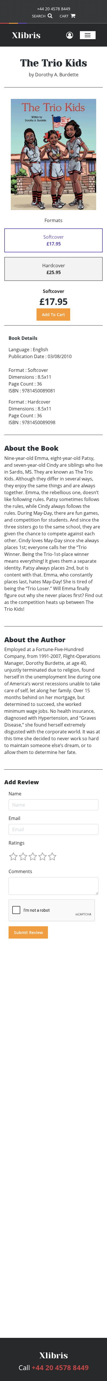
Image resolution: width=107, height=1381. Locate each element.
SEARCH (39, 16)
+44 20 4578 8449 (53, 8)
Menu (87, 35)
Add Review (21, 782)
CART (64, 16)
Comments (20, 871)
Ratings (17, 843)
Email (14, 818)
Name (15, 794)
